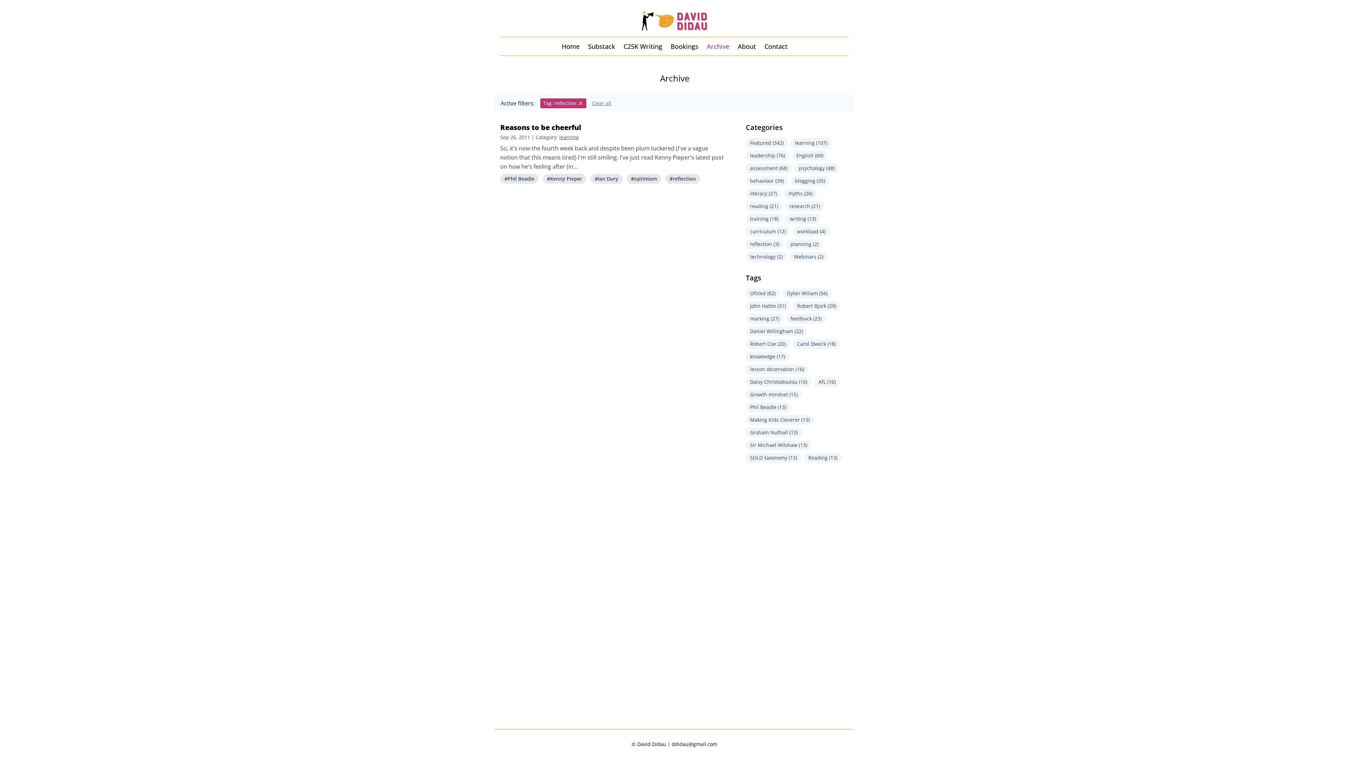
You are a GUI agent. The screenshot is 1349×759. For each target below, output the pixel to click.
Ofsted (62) (763, 293)
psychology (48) (817, 168)
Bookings (684, 46)
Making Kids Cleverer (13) (780, 419)
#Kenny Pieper (564, 178)
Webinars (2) (808, 256)
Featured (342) (767, 143)
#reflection (683, 178)
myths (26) (800, 193)
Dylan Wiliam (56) (807, 293)
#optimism (644, 178)
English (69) (809, 155)
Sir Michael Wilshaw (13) (778, 445)
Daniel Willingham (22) (776, 331)
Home (571, 46)
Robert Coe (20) (768, 343)
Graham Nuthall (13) (774, 432)
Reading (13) (823, 457)
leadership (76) (767, 155)
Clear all (601, 103)
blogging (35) (810, 180)
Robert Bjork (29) (816, 306)
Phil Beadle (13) (768, 407)
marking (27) (764, 318)
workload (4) (811, 231)
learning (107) (811, 143)
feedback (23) (806, 318)
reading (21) (764, 206)
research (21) (804, 206)
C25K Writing (643, 46)
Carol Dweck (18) (816, 343)
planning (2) (804, 244)
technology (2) (766, 256)
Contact (776, 46)
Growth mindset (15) (774, 394)
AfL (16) (827, 381)
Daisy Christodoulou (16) (778, 381)
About (747, 46)
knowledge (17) (767, 356)
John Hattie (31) (768, 306)
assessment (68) (769, 168)
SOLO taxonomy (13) (773, 457)
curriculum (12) (768, 231)
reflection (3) (764, 244)
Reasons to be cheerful (540, 127)
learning (569, 137)
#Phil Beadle (519, 178)
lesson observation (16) (777, 369)
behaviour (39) (767, 180)
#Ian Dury (606, 178)
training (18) (764, 218)
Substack (601, 46)
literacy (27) (763, 193)
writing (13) (803, 218)
